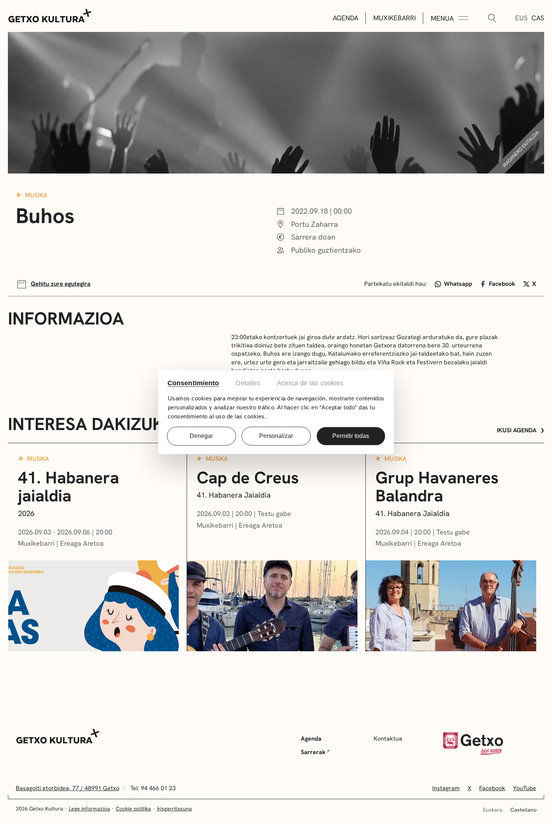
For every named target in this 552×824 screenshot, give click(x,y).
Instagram (446, 788)
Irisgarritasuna (174, 808)
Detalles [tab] (247, 383)
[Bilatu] (491, 18)
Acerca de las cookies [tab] (310, 383)
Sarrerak (313, 752)
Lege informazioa (89, 808)
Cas (537, 18)
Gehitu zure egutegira (60, 284)
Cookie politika (133, 808)
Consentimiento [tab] (193, 383)
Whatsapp (458, 284)
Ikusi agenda (517, 430)
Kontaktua (388, 739)
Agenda (345, 18)
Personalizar (276, 436)
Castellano (523, 809)
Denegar (201, 436)
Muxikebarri (394, 18)
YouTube (524, 788)
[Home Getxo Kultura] (50, 15)
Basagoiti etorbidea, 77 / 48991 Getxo (67, 788)
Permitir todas (350, 436)
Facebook (502, 284)
